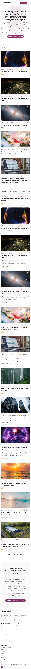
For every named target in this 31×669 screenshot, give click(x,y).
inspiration (3, 149)
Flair (25, 664)
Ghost (21, 664)
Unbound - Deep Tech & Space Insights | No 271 (15, 72)
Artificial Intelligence (13, 191)
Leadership (3, 659)
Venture (3, 655)
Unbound (3, 69)
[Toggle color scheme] (3, 667)
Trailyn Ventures (8, 664)
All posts (4, 191)
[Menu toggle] (29, 3)
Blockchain (22, 191)
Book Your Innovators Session (15, 600)
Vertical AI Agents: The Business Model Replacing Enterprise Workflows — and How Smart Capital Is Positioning (14, 180)
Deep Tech (3, 651)
